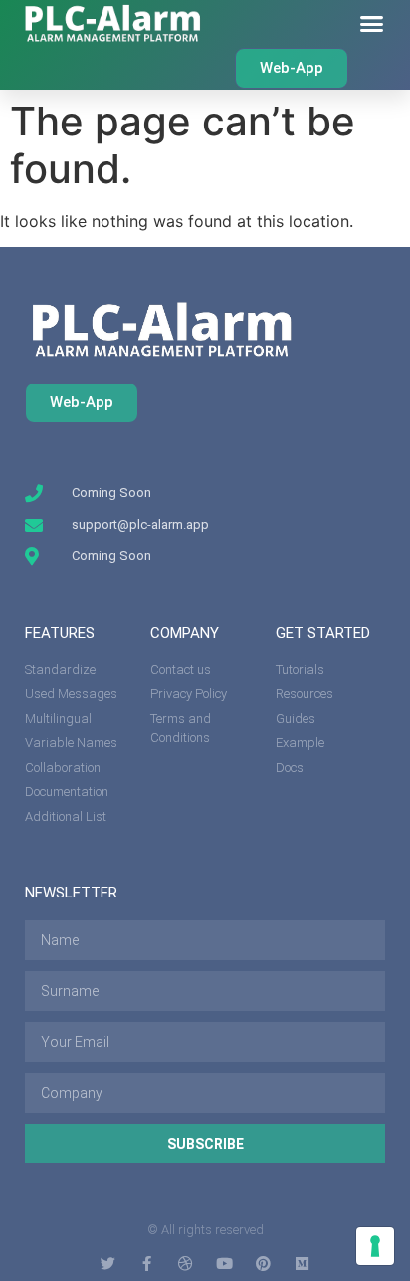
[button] (372, 24)
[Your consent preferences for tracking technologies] (375, 1246)
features (60, 632)
